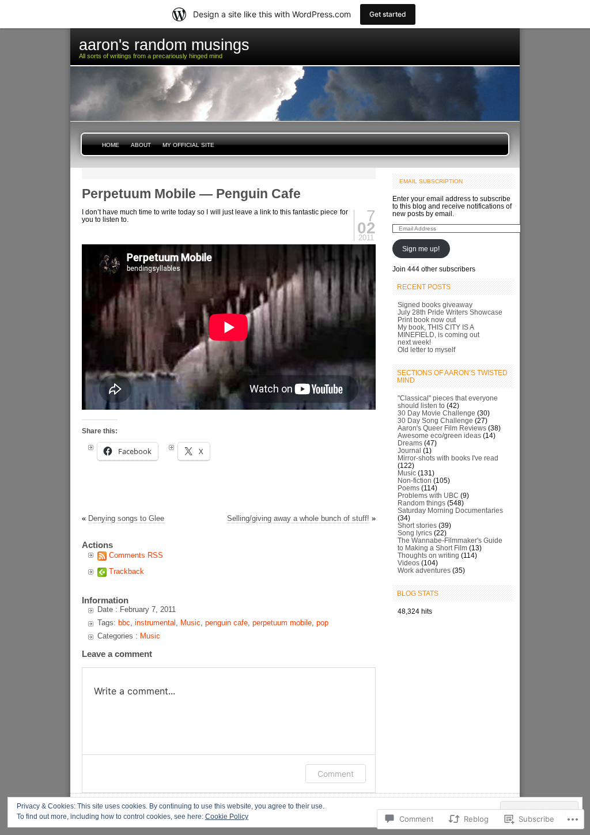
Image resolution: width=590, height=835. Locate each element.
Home (110, 145)
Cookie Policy (226, 817)
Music (190, 622)
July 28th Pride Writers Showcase (450, 312)
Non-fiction (415, 480)
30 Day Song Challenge (435, 420)
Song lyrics (415, 532)
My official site (188, 145)
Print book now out (427, 319)
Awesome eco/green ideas (439, 435)
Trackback (126, 571)
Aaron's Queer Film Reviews (442, 428)
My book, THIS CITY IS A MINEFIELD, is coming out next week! (438, 334)
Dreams (410, 443)
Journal (409, 450)
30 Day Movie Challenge (436, 413)
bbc (124, 622)
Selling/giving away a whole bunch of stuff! (298, 518)
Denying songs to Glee (126, 518)
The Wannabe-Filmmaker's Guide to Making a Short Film (450, 543)
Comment (335, 774)
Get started (387, 14)
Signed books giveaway (435, 304)
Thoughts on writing (428, 555)
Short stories (417, 525)
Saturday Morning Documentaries (450, 510)
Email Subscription (431, 181)
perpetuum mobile (282, 622)
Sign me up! (421, 248)
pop (322, 622)
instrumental (155, 622)
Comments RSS (136, 555)
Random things (421, 503)
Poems (408, 488)
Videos (408, 562)
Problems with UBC (428, 495)
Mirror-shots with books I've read (448, 458)
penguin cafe (226, 622)
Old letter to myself (426, 349)
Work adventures (424, 570)
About (141, 145)
